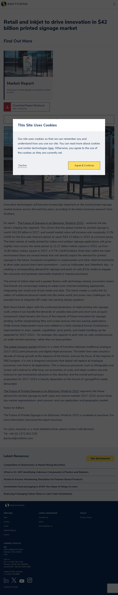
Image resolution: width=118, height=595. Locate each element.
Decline (22, 165)
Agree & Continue (84, 165)
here (50, 148)
